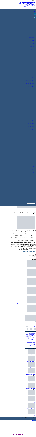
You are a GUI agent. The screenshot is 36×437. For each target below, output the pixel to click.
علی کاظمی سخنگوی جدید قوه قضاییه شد (31, 408)
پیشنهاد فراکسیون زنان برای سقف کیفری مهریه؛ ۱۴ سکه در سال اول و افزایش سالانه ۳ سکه (26, 6)
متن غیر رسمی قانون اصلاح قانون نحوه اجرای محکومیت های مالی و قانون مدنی (27, 2)
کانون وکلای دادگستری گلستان (31, 123)
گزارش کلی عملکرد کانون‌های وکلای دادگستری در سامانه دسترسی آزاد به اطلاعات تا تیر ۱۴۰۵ (26, 3)
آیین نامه (33, 163)
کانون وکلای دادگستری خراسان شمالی (30, 89)
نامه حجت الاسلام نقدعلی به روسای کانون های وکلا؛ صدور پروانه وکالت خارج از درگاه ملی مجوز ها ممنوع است (30, 374)
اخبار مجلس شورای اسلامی (31, 37)
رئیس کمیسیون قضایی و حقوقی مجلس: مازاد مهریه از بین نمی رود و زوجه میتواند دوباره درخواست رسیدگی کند (30, 334)
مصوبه (33, 166)
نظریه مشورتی (32, 169)
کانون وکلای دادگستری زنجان (31, 95)
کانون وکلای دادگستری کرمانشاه (31, 120)
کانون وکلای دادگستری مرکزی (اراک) (30, 135)
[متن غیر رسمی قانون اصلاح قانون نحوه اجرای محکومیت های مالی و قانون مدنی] (31, 394)
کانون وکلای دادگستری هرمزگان (31, 138)
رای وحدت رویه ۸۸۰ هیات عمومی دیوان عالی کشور (30, 4)
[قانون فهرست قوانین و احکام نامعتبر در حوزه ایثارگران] (31, 284)
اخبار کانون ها (33, 52)
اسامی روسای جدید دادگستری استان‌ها (31, 367)
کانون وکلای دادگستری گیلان (31, 126)
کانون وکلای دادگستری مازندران (31, 132)
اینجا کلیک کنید (18, 435)
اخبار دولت (33, 40)
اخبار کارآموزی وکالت (32, 46)
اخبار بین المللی (32, 49)
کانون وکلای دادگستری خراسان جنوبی (30, 86)
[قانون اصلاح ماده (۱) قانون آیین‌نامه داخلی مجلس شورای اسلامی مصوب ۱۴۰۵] (31, 266)
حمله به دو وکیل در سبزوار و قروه (32, 333)
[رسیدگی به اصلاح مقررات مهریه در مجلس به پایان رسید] (31, 401)
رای (33, 172)
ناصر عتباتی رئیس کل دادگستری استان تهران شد (30, 361)
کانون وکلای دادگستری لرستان (31, 129)
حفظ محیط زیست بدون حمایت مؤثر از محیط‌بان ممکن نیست (29, 251)
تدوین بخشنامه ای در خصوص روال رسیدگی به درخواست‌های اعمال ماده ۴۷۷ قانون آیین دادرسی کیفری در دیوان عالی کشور (30, 381)
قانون (35, 210)
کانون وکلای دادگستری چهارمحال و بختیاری (30, 80)
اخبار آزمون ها (32, 43)
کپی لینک (29, 255)
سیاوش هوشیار (31, 417)
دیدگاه (34, 175)
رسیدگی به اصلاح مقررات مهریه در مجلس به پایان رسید (29, 5)
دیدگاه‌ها (35, 314)
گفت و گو (33, 181)
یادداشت (33, 178)
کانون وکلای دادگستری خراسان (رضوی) (30, 83)
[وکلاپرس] (35, 18)
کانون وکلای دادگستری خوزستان (31, 92)
